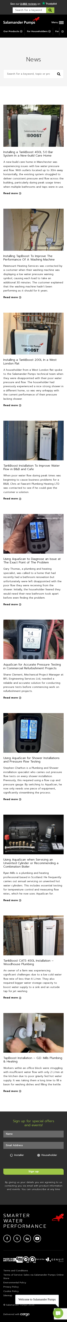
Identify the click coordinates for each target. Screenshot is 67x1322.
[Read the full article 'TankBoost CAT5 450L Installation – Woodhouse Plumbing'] (33, 935)
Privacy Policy (11, 1286)
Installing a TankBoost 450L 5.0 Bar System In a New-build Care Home (28, 154)
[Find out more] (50, 1259)
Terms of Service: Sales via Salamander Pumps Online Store (33, 1276)
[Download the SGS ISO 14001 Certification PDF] (26, 1259)
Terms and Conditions (15, 1270)
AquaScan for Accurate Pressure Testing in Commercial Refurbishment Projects (32, 666)
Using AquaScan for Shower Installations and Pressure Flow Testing (31, 760)
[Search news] (58, 74)
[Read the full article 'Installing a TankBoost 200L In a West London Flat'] (33, 334)
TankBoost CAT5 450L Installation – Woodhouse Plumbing (28, 962)
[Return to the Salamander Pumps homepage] (21, 21)
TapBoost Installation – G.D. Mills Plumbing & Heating (32, 1060)
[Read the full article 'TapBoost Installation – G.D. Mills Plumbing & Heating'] (33, 1033)
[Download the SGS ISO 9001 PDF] (32, 1259)
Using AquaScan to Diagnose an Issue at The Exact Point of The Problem (32, 561)
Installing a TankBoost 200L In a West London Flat (30, 362)
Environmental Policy (14, 1282)
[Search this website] (50, 10)
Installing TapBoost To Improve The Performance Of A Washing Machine (29, 258)
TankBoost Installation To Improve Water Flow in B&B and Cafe (31, 467)
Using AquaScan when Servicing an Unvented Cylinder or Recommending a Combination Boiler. (30, 863)
